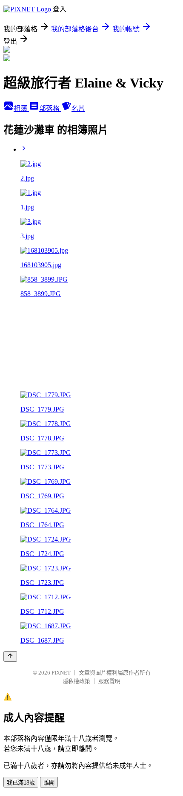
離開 (48, 782)
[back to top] (10, 656)
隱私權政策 (76, 681)
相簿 (21, 108)
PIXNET (61, 672)
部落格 (50, 108)
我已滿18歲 (21, 782)
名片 (78, 108)
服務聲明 (109, 681)
